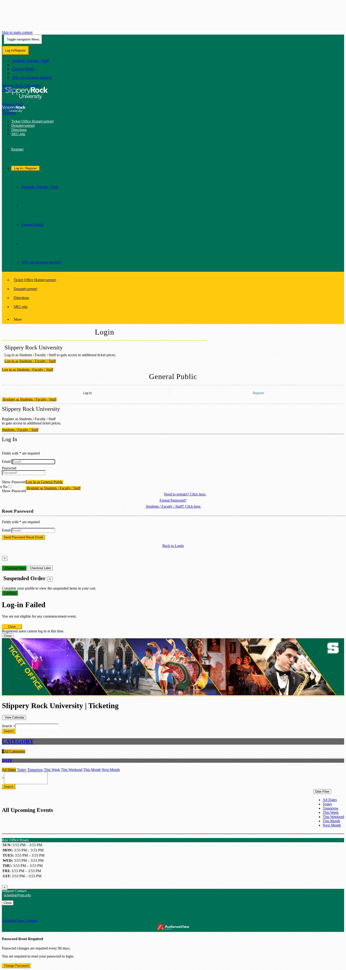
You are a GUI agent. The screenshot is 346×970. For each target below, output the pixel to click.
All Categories (13, 751)
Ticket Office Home (32, 121)
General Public (22, 69)
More (18, 319)
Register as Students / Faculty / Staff (29, 399)
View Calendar (14, 717)
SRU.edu (18, 134)
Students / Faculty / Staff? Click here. (173, 506)
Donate (23, 126)
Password (9, 468)
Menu (23, 39)
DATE (7, 760)
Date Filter (322, 791)
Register (17, 149)
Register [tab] (258, 393)
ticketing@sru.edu (17, 895)
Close (12, 626)
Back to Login (173, 546)
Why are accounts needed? (31, 78)
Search (7, 726)
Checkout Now (14, 568)
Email (6, 461)
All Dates (9, 770)
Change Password (16, 965)
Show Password (14, 482)
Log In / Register (25, 168)
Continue (10, 593)
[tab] (173, 741)
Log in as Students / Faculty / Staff (30, 361)
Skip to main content (17, 32)
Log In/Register (15, 50)
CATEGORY (18, 741)
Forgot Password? (173, 500)
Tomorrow (35, 770)
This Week (52, 770)
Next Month (111, 770)
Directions (19, 130)
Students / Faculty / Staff (30, 61)
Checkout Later (40, 568)
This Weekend (71, 770)
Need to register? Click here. (185, 494)
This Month (92, 770)
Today (21, 770)
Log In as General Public (44, 482)
